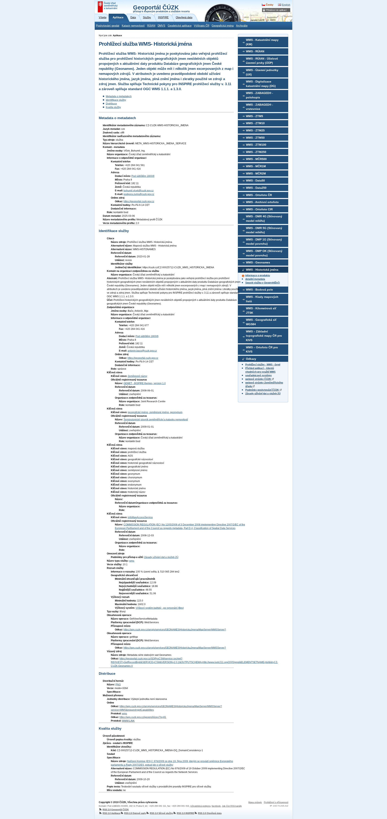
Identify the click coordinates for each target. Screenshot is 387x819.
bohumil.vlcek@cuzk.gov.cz (139, 190)
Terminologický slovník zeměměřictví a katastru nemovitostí (156, 419)
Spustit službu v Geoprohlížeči (262, 282)
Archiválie (242, 25)
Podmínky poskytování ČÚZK (262, 390)
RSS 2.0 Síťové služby (161, 813)
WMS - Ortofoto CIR (259, 209)
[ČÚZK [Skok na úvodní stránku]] (108, 7)
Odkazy (251, 358)
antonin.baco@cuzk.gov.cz (142, 350)
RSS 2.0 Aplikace (111, 813)
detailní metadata (255, 279)
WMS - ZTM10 (255, 123)
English (286, 4)
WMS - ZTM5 (254, 116)
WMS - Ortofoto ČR (259, 195)
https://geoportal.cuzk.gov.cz (139, 201)
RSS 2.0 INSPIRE (185, 813)
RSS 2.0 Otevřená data (210, 813)
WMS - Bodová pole (259, 289)
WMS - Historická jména (262, 269)
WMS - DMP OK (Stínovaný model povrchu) (264, 253)
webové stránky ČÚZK (258, 379)
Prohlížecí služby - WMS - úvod (262, 364)
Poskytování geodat (107, 25)
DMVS (161, 25)
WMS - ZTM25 (255, 130)
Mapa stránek (255, 802)
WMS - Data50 (255, 180)
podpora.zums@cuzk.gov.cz (139, 194)
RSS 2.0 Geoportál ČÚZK (116, 809)
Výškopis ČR (201, 25)
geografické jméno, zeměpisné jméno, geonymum (155, 412)
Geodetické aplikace (179, 25)
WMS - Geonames (258, 262)
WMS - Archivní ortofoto (262, 202)
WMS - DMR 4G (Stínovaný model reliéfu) (264, 218)
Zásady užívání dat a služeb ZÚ (263, 393)
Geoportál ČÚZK (161, 8)
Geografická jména (223, 25)
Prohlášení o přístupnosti (276, 802)
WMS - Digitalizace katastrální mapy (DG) (261, 84)
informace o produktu (257, 275)
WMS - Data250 (256, 187)
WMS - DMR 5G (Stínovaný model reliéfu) (264, 230)
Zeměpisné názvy (137, 376)
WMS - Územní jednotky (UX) (262, 72)
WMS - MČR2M (256, 173)
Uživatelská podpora (200, 806)
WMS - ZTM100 (256, 144)
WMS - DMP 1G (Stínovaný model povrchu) (264, 241)
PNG (118, 684)
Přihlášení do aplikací (276, 10)
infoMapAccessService (140, 517)
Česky (269, 4)
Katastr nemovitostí (133, 25)
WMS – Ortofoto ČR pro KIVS (262, 349)
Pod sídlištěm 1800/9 (142, 176)
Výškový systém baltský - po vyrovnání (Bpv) (160, 608)
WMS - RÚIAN (255, 51)
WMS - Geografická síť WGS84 (261, 322)
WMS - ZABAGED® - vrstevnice (259, 107)
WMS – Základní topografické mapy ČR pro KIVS (264, 336)
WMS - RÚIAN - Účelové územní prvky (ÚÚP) (262, 61)
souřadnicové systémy (258, 375)
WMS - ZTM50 (255, 137)
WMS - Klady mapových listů (262, 299)
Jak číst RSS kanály (232, 806)
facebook (216, 806)
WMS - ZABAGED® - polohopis (259, 95)
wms (131, 560)
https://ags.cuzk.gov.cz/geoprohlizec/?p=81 (143, 717)
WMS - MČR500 (256, 159)
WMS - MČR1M (256, 166)
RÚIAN (151, 25)
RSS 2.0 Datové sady (135, 813)
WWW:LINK (128, 720)
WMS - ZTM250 (256, 152)
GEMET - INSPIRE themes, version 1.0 (145, 383)
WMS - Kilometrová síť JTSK (261, 310)
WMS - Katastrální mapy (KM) (262, 42)
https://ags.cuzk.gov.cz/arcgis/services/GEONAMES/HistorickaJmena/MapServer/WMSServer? (175, 629)
